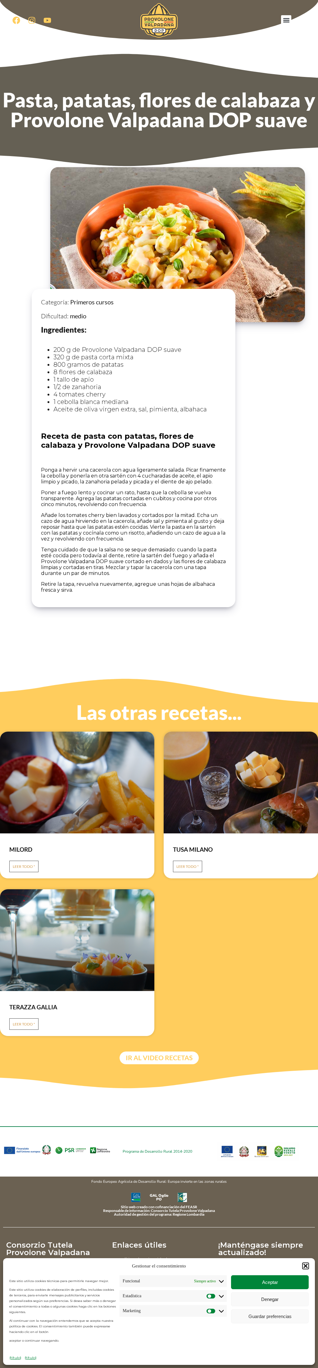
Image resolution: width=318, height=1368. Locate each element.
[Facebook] (16, 20)
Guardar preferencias (270, 1316)
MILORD (20, 849)
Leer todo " (24, 866)
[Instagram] (31, 20)
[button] (305, 1266)
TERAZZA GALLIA (33, 1007)
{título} (15, 1357)
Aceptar (270, 1282)
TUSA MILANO (193, 849)
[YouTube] (47, 20)
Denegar (270, 1299)
